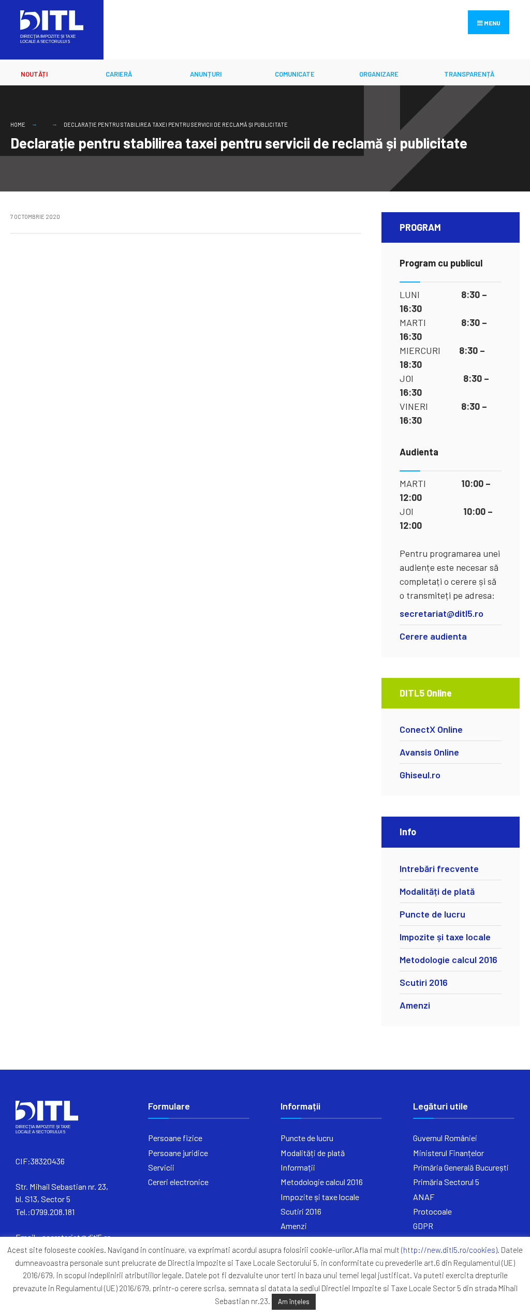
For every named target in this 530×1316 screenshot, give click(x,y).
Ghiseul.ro (420, 774)
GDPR (423, 1226)
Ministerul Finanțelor (448, 1153)
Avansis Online (429, 752)
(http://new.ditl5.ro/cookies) (449, 1249)
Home (17, 124)
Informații (298, 1167)
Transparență (469, 74)
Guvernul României (445, 1138)
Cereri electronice (178, 1182)
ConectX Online (431, 729)
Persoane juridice (178, 1153)
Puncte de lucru (432, 914)
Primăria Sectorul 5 (446, 1182)
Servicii (161, 1167)
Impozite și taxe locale (445, 936)
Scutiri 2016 (424, 982)
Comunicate (295, 74)
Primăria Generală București (461, 1167)
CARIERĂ (119, 74)
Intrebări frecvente (439, 868)
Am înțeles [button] (294, 1301)
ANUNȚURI (206, 74)
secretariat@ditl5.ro (441, 613)
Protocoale (432, 1211)
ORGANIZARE (379, 74)
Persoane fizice (175, 1138)
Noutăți (34, 74)
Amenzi (415, 1005)
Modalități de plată (437, 891)
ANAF (423, 1197)
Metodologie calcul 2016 (448, 959)
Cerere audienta (433, 636)
